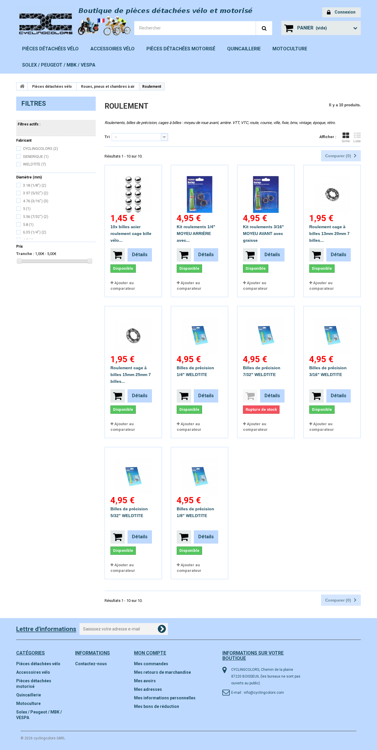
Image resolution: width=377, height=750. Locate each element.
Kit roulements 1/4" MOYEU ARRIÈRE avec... (196, 233)
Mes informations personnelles (165, 698)
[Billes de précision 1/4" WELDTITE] (199, 330)
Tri (107, 137)
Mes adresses (148, 689)
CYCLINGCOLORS (40, 148)
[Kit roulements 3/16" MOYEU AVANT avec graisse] (266, 189)
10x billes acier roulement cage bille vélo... (130, 233)
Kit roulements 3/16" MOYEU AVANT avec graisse (263, 233)
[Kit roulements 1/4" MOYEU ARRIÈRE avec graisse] (199, 189)
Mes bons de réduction (156, 706)
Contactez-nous (91, 663)
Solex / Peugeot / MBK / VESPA (58, 65)
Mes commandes (151, 663)
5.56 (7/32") (35, 216)
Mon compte (150, 653)
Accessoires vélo (112, 49)
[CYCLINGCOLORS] (56, 22)
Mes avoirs (145, 680)
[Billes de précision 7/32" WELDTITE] (266, 330)
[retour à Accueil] (22, 86)
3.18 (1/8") (34, 185)
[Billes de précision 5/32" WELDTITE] (133, 471)
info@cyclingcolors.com (264, 693)
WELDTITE (34, 164)
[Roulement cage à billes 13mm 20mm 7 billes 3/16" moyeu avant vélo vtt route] (332, 189)
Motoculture (289, 49)
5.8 (28, 224)
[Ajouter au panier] (117, 254)
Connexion (345, 12)
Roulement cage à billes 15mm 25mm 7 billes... (130, 374)
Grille (346, 141)
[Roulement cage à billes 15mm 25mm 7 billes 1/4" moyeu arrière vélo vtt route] (133, 330)
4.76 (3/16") (35, 201)
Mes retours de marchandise (162, 672)
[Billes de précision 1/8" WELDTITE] (199, 471)
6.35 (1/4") (34, 232)
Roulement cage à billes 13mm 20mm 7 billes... (329, 233)
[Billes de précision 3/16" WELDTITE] (332, 330)
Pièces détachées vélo (50, 49)
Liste (357, 141)
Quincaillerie (244, 49)
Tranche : (25, 253)
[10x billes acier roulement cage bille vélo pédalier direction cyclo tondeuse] (133, 189)
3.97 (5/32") (35, 193)
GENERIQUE (36, 156)
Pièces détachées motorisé (180, 49)
